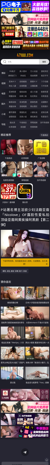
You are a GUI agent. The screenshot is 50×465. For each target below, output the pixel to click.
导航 (3, 124)
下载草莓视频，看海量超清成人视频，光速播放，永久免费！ (25, 262)
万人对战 (33, 71)
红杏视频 (12, 127)
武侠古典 (44, 112)
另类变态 (44, 96)
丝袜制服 (23, 86)
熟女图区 (33, 106)
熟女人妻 (12, 86)
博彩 (3, 73)
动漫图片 (44, 102)
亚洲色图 (23, 102)
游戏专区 (44, 71)
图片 (3, 103)
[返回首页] (46, 459)
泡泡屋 (23, 127)
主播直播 (33, 86)
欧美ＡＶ (33, 81)
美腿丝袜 (12, 106)
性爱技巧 (44, 116)
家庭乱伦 (23, 112)
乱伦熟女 (33, 96)
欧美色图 (33, 102)
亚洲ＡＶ (12, 81)
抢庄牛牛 (44, 75)
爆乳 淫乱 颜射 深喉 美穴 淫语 (15, 271)
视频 (3, 83)
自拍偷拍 (23, 81)
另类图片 (44, 106)
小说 (3, 114)
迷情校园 (12, 116)
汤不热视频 (44, 122)
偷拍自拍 (23, 91)
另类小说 (23, 116)
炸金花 (23, 75)
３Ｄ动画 (44, 81)
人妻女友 (33, 112)
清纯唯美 (23, 106)
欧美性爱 (44, 91)
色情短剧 (33, 127)
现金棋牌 (33, 75)
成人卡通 (33, 91)
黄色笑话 (33, 116)
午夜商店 (23, 122)
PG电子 (12, 71)
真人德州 (23, 71)
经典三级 (23, 96)
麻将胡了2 (12, 75)
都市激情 (12, 112)
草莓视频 (33, 122)
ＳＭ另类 (44, 86)
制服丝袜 (12, 96)
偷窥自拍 (12, 102)
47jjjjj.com (25, 55)
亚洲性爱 (12, 91)
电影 (3, 93)
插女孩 (12, 122)
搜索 (44, 61)
